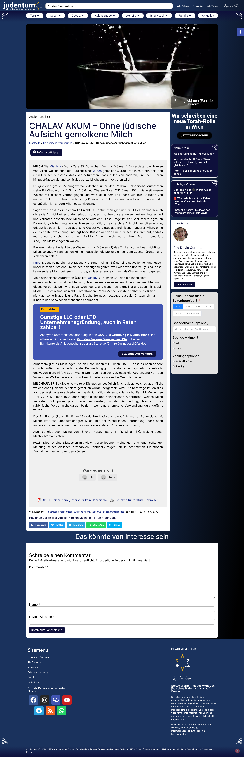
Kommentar (38, 567)
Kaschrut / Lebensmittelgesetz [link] (107, 511)
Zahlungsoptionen (186, 356)
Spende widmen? (185, 337)
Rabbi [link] (37, 262)
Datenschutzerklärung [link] (38, 672)
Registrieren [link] (33, 682)
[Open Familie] (190, 15)
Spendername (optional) (190, 323)
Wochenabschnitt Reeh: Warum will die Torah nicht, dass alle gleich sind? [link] (193, 162)
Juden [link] (97, 171)
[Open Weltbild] (138, 15)
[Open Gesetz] (82, 15)
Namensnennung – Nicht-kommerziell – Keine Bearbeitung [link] (171, 749)
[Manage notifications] (237, 751)
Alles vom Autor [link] (184, 284)
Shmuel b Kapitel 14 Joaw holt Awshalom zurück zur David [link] (192, 211)
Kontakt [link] (31, 677)
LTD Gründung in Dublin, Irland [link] (127, 335)
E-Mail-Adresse (41, 616)
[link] (240, 32)
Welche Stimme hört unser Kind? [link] (194, 153)
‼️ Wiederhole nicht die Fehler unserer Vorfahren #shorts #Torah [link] (192, 201)
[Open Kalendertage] (113, 15)
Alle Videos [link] (212, 6)
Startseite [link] (34, 142)
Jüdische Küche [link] (82, 511)
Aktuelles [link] (208, 15)
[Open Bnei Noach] (166, 15)
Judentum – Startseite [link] (38, 657)
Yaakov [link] (92, 278)
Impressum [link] (33, 667)
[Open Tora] (38, 15)
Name (34, 604)
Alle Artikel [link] (198, 6)
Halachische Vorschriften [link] (57, 142)
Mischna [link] (55, 166)
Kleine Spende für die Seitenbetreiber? (188, 298)
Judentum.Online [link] (66, 749)
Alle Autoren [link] (183, 6)
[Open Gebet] (59, 15)
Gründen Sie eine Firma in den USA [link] (102, 339)
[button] (38, 525)
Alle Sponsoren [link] (35, 662)
